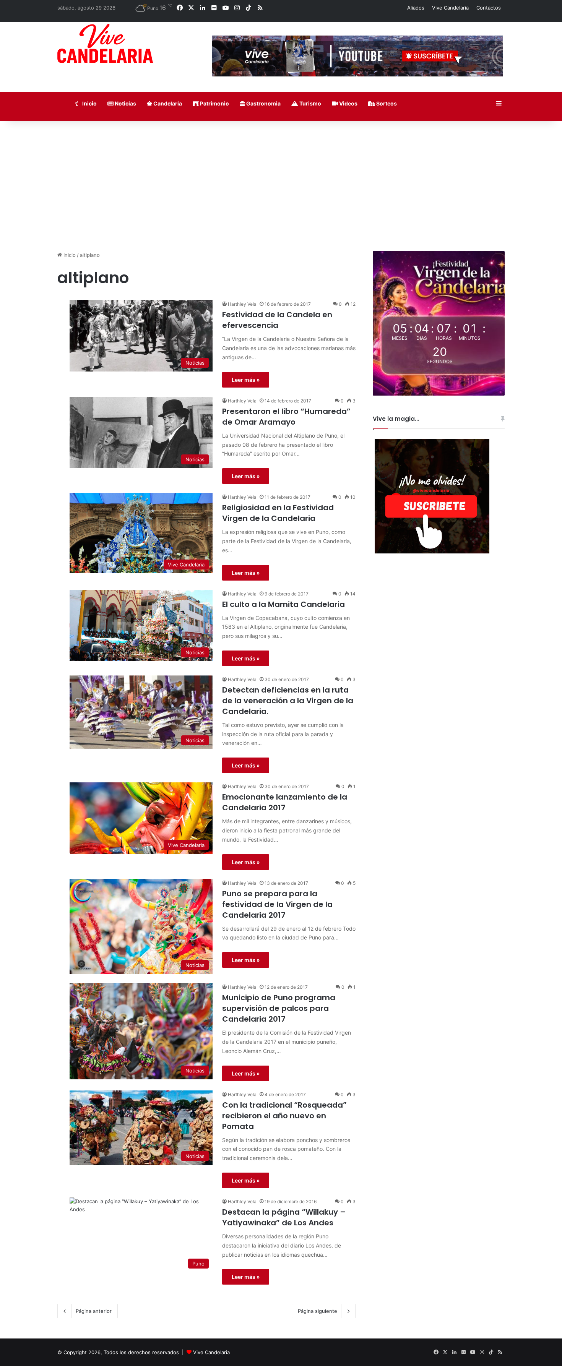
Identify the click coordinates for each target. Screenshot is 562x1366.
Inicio (89, 103)
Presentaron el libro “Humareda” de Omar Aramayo (286, 416)
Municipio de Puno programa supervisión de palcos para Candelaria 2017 (278, 1008)
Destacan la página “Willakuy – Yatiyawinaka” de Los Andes (284, 1217)
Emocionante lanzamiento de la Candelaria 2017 (284, 802)
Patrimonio (214, 103)
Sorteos (386, 103)
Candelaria (167, 103)
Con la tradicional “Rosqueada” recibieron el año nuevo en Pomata (284, 1116)
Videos (347, 103)
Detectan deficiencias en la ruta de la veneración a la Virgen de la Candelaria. (287, 701)
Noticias (125, 103)
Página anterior (94, 1311)
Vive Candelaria (450, 8)
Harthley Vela (242, 304)
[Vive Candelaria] (105, 43)
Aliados (415, 8)
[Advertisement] (281, 186)
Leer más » (246, 379)
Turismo (309, 103)
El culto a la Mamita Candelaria (283, 604)
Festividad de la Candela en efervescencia (277, 320)
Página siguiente (317, 1311)
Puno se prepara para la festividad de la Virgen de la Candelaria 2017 (277, 904)
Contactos (488, 8)
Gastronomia (263, 103)
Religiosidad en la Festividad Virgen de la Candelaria (278, 513)
